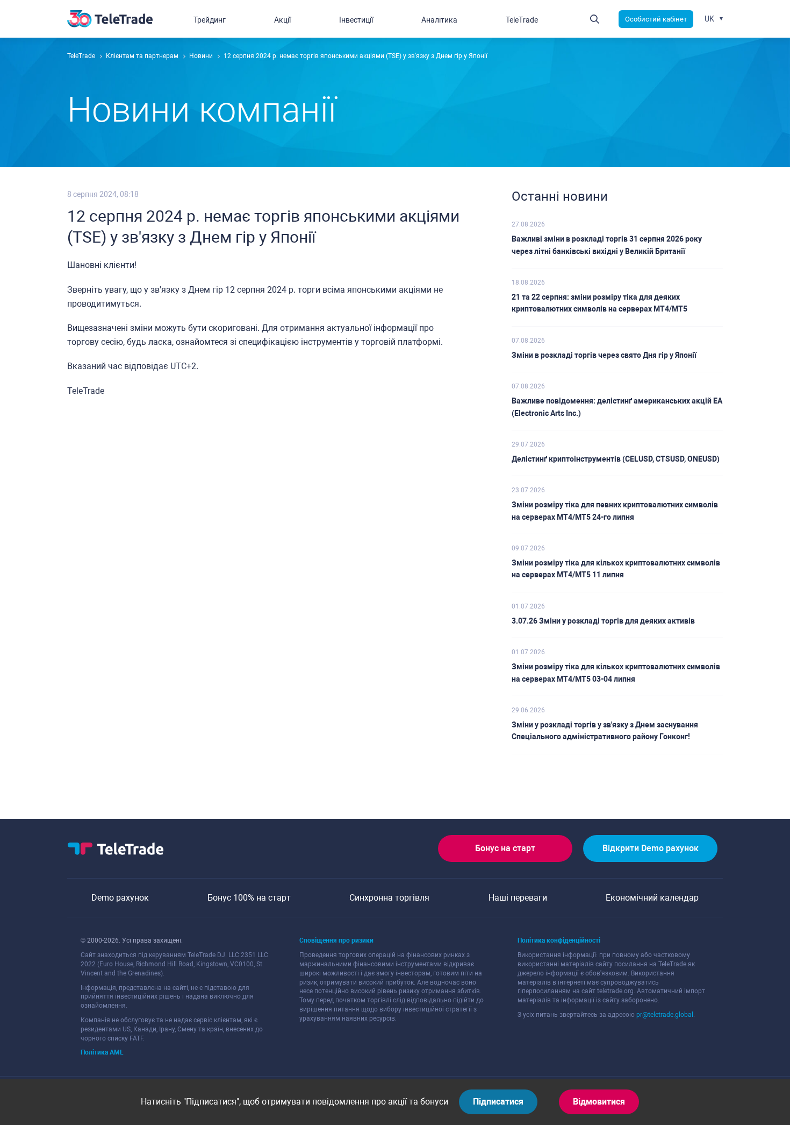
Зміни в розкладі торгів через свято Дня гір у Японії (604, 355)
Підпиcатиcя (498, 1101)
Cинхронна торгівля (389, 898)
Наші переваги (518, 898)
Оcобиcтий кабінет (656, 19)
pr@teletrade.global (664, 1014)
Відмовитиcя (599, 1101)
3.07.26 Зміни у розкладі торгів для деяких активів (603, 621)
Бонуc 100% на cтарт (249, 898)
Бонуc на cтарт (505, 848)
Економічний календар (652, 898)
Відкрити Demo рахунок (650, 848)
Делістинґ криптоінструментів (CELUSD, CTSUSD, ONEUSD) (616, 459)
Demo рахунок (120, 898)
